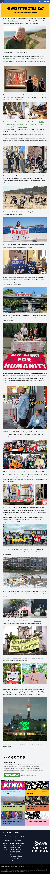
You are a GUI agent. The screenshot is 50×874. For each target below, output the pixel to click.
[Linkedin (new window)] (24, 757)
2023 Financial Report (15, 855)
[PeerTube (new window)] (33, 851)
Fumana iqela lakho (7, 837)
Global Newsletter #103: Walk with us (13, 807)
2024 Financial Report (15, 856)
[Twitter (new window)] (12, 757)
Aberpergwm (37, 621)
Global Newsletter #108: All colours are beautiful (12, 822)
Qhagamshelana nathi (15, 847)
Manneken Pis (7, 660)
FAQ (16, 838)
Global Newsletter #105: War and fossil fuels (11, 792)
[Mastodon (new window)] (41, 851)
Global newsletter (7, 840)
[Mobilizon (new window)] (43, 847)
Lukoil (26, 434)
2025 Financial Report (15, 858)
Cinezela (5, 849)
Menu (45, 1)
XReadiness (18, 840)
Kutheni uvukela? (19, 837)
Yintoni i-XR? (18, 835)
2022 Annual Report (15, 853)
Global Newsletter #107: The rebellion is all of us (37, 792)
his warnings (16, 61)
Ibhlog (4, 845)
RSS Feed (5, 847)
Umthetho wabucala (15, 851)
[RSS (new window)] (46, 850)
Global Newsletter (13, 21)
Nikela (4, 838)
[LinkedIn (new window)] (43, 850)
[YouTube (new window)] (35, 850)
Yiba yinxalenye (12, 775)
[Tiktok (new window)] (46, 848)
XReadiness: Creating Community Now (36, 821)
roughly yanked (22, 127)
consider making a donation (29, 775)
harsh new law (20, 474)
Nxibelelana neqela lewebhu (16, 849)
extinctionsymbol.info (23, 871)
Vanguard (36, 375)
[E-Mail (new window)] (18, 757)
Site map (12, 860)
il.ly (28, 871)
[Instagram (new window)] (21, 757)
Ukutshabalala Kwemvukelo (11, 764)
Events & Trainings (15, 845)
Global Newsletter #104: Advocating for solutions (36, 807)
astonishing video (33, 138)
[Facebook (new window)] (9, 757)
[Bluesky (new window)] (15, 757)
